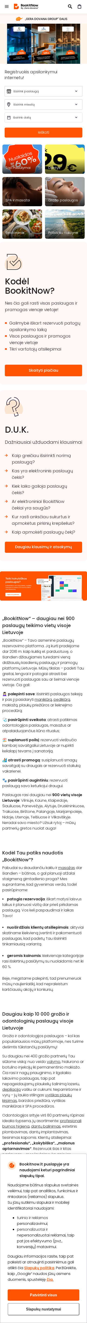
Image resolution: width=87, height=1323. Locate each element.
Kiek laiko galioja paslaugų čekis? (39, 489)
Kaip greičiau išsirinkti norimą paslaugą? (41, 459)
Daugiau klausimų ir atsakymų (43, 547)
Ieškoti (43, 132)
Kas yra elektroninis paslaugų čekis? (42, 474)
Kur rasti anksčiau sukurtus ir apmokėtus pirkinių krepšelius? (43, 520)
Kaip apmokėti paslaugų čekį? (43, 532)
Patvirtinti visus (43, 1295)
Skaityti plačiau (43, 370)
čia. (50, 1279)
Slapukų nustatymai (43, 1309)
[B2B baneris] (43, 599)
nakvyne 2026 (43, 43)
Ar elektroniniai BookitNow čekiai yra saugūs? (38, 505)
